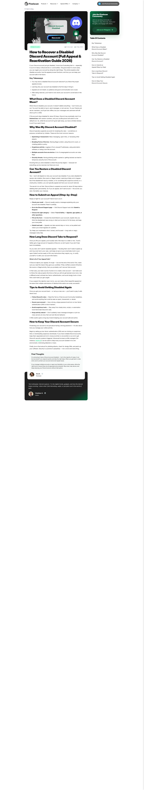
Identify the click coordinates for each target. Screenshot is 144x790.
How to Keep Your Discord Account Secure (100, 82)
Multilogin (38, 340)
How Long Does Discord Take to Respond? (99, 72)
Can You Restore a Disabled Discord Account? (100, 60)
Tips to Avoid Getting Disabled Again (103, 77)
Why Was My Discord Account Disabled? (98, 54)
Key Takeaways (97, 43)
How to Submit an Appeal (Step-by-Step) (99, 66)
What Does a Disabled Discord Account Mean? (99, 48)
